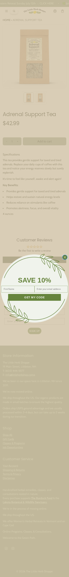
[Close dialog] (65, 257)
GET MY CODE (34, 297)
